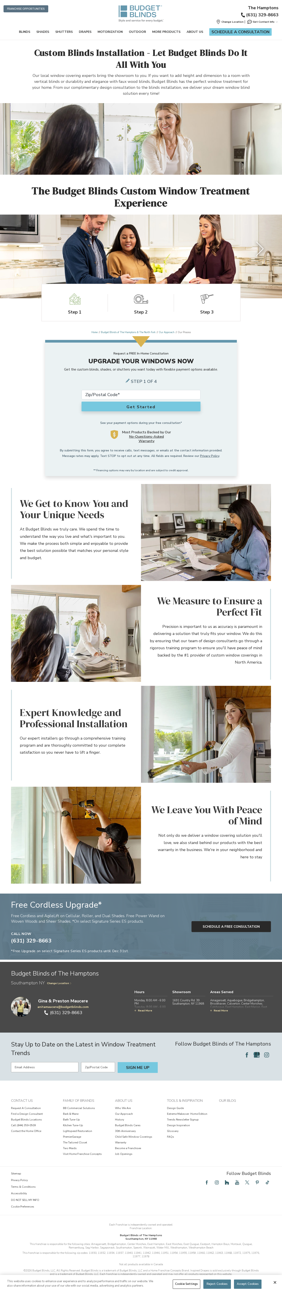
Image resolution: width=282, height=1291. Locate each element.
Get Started (141, 407)
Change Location (58, 983)
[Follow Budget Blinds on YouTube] (237, 1182)
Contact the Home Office (26, 1131)
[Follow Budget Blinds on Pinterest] (257, 1182)
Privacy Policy (209, 456)
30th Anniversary (125, 1131)
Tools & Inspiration (185, 1100)
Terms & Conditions (23, 1187)
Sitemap (16, 1173)
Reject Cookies (217, 1284)
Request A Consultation (26, 1108)
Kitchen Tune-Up (73, 1125)
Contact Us (22, 1100)
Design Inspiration (178, 1125)
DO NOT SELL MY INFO (25, 1200)
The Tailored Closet (75, 1142)
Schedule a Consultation (240, 32)
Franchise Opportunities (26, 9)
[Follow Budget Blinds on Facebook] (246, 1055)
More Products (166, 32)
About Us (195, 32)
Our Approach (166, 332)
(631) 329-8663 (262, 15)
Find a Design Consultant (27, 1114)
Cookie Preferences (22, 1206)
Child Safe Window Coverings (133, 1137)
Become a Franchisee (128, 1148)
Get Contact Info (264, 22)
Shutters (64, 32)
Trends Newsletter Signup (183, 1119)
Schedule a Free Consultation (231, 926)
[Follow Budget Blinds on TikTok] (267, 1182)
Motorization (110, 32)
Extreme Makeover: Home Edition (187, 1114)
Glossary (172, 1131)
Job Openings (123, 1154)
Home (94, 332)
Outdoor (137, 32)
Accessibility (19, 1193)
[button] (229, 22)
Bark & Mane (70, 1114)
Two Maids (70, 1148)
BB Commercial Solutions (79, 1108)
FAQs (170, 1137)
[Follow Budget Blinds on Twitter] (247, 1182)
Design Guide (175, 1108)
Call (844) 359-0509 (23, 1125)
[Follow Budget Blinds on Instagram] (266, 1055)
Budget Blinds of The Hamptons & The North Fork (128, 332)
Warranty (120, 1142)
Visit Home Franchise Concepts (82, 1154)
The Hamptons (263, 8)
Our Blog (227, 1100)
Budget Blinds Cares (128, 1125)
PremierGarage (72, 1137)
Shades (42, 32)
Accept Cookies (248, 1284)
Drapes (85, 32)
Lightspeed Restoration (77, 1131)
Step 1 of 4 (144, 381)
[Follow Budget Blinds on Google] (256, 1055)
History (119, 1119)
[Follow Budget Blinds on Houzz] (226, 1182)
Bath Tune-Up (71, 1119)
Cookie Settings (186, 1284)
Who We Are (123, 1108)
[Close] (275, 1282)
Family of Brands (78, 1100)
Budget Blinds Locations (26, 1119)
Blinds (24, 32)
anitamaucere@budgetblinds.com (63, 1007)
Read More (145, 1010)
